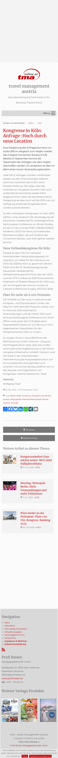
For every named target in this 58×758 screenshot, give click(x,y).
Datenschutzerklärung (40, 756)
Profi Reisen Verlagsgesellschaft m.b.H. (29, 745)
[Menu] (53, 113)
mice (37, 467)
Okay (24, 756)
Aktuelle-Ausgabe (13, 632)
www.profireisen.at (12, 678)
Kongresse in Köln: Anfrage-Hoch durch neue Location (25, 136)
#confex (14, 403)
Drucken (30, 430)
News (7, 622)
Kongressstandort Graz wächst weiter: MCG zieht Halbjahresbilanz (36, 460)
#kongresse (16, 399)
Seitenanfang (30, 438)
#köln (13, 396)
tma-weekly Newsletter (16, 629)
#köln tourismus (23, 396)
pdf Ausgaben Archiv (15, 635)
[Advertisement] (29, 29)
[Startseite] (29, 74)
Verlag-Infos (10, 638)
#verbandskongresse (32, 399)
